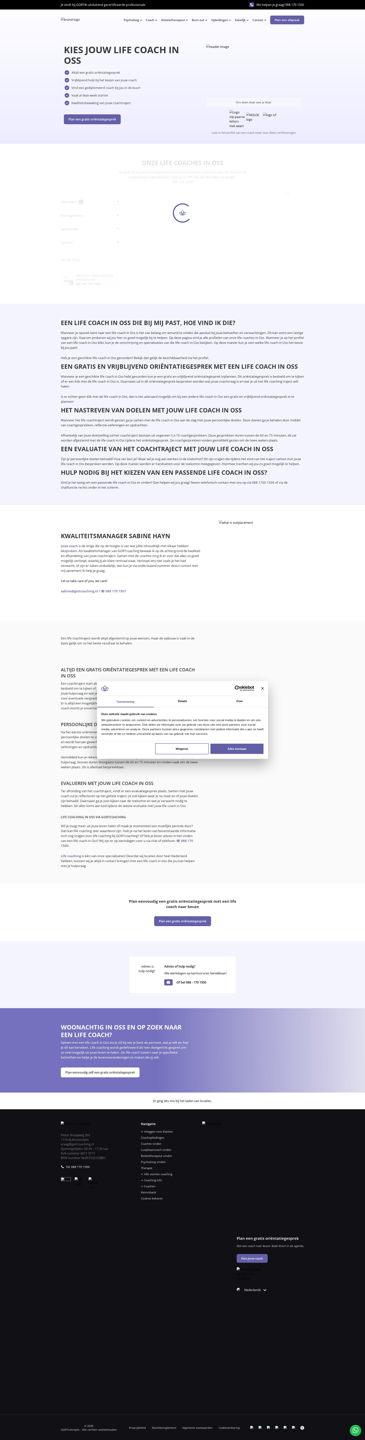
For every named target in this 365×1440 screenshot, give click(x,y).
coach (73, 546)
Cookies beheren (152, 1198)
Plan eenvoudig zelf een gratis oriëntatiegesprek (100, 1072)
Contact (257, 20)
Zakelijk (240, 20)
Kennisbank (148, 1192)
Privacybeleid (137, 1428)
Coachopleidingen (152, 1137)
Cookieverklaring (229, 1428)
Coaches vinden (151, 1144)
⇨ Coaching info (151, 1180)
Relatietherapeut (173, 20)
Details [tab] (182, 701)
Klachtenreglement (164, 1428)
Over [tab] (239, 701)
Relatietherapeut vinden (156, 1156)
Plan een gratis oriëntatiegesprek (92, 119)
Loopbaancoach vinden (156, 1150)
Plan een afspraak (287, 20)
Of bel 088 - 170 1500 (191, 982)
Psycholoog (131, 20)
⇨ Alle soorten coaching (156, 1174)
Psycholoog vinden (153, 1162)
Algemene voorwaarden (197, 1428)
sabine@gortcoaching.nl (79, 591)
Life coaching (71, 856)
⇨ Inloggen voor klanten (157, 1131)
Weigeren (182, 748)
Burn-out (198, 20)
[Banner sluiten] (262, 688)
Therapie (146, 1168)
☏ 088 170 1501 (113, 591)
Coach (150, 20)
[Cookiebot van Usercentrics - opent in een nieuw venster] (237, 688)
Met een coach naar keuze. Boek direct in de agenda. (270, 1246)
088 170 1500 (294, 5)
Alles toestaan (237, 748)
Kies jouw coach (252, 1258)
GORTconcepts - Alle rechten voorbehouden (89, 1429)
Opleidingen (219, 20)
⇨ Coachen (148, 1186)
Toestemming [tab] (125, 701)
